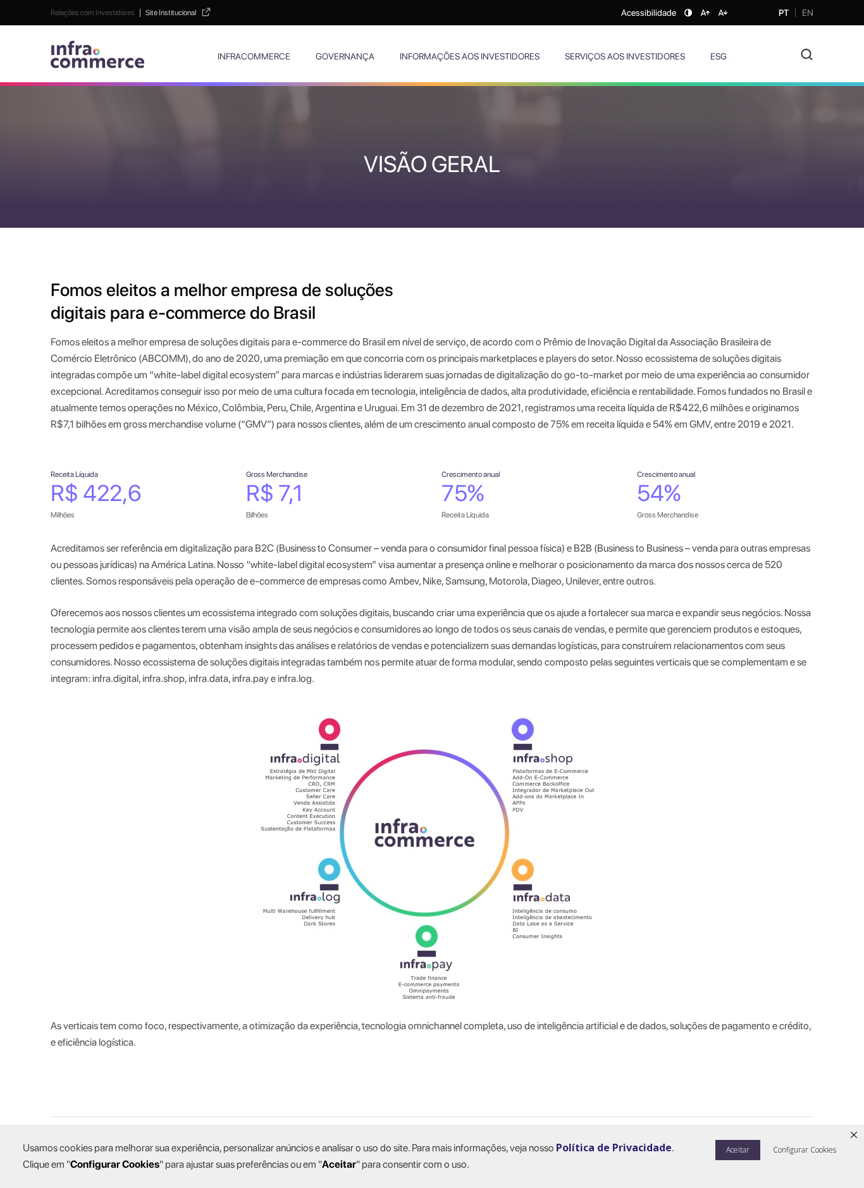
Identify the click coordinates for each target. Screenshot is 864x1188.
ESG (718, 56)
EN (807, 13)
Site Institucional (170, 12)
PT (784, 13)
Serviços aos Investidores (625, 56)
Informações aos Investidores (470, 56)
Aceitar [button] (738, 1149)
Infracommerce (254, 56)
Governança (345, 56)
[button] (802, 1150)
